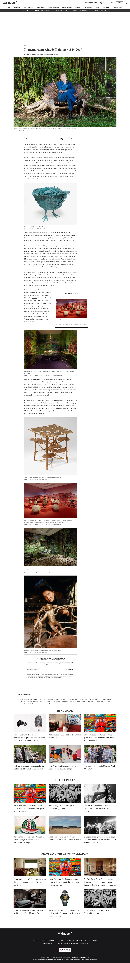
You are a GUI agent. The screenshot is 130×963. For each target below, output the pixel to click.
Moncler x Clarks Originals (80, 10)
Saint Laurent (43, 157)
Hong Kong (28, 316)
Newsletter (74, 139)
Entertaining (106, 7)
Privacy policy (81, 940)
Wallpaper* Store (117, 7)
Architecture (17, 7)
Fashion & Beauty (67, 7)
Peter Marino (28, 403)
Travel (97, 7)
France (54, 384)
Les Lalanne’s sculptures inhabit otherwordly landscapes (70, 325)
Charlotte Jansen (31, 54)
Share (28, 139)
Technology (78, 7)
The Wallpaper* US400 (61, 10)
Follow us (65, 139)
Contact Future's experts (49, 940)
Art (25, 45)
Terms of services (45, 674)
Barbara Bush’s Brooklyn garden (41, 10)
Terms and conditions (66, 940)
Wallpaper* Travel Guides (99, 10)
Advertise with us (48, 944)
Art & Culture (40, 7)
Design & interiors (28, 7)
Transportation (88, 7)
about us (36, 940)
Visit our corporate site (84, 957)
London (34, 298)
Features (56, 54)
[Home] (8, 7)
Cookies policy (92, 940)
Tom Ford (61, 168)
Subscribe (119, 2)
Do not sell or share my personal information (72, 944)
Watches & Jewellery (53, 7)
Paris (39, 246)
